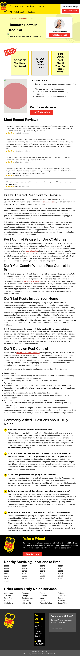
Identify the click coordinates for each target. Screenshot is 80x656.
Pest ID (41, 6)
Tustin (60, 598)
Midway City (27, 603)
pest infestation (32, 251)
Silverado (61, 601)
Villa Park (7, 596)
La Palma (25, 601)
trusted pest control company (28, 353)
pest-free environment (32, 281)
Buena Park (62, 596)
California (23, 19)
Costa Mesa (62, 603)
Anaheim (43, 593)
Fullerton (61, 593)
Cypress (43, 601)
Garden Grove (27, 598)
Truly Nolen (12, 19)
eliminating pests (49, 202)
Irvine (42, 598)
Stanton (7, 601)
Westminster (9, 603)
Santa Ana (8, 598)
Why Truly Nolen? (17, 12)
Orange (25, 596)
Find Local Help (16, 6)
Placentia (25, 593)
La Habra (43, 596)
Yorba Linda (8, 593)
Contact (31, 12)
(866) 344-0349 (60, 35)
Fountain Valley (46, 603)
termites (14, 310)
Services (30, 6)
